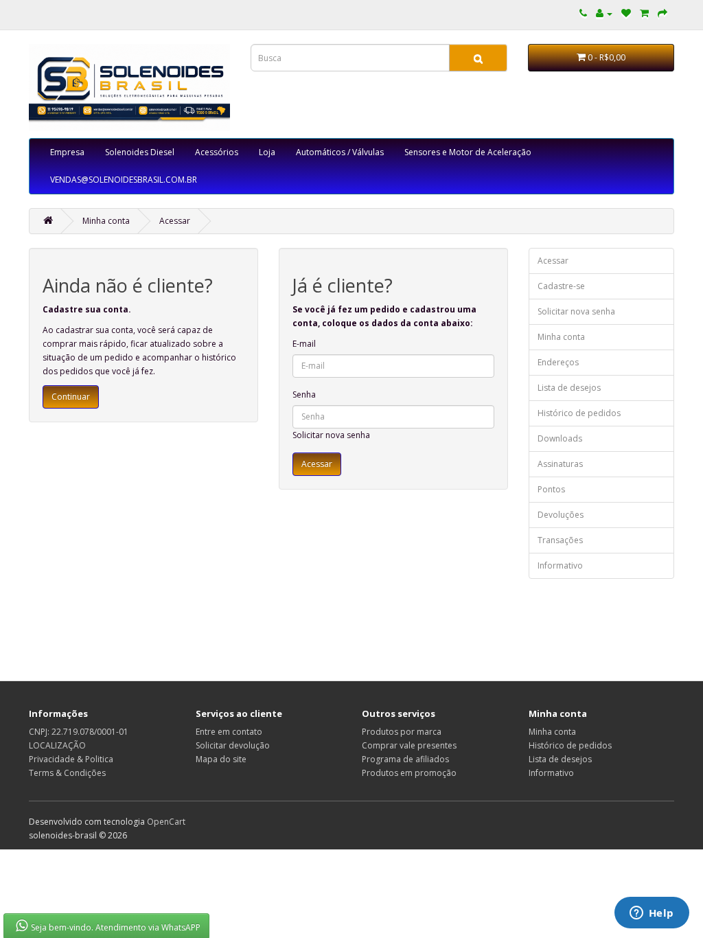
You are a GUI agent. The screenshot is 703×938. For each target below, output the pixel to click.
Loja (267, 152)
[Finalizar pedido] (662, 13)
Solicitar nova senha (331, 435)
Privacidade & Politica (71, 759)
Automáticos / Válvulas (340, 152)
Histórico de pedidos (579, 413)
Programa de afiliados (405, 759)
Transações (560, 540)
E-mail (304, 344)
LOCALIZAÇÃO (57, 745)
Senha (304, 394)
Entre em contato (229, 731)
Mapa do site (221, 759)
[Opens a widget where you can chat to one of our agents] (651, 914)
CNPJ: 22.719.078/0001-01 (78, 731)
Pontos (551, 489)
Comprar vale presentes (409, 745)
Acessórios (216, 152)
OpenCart (166, 821)
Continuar (70, 396)
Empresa (67, 152)
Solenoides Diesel (139, 152)
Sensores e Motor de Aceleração (467, 152)
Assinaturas (560, 464)
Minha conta (106, 221)
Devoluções (561, 515)
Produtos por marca (401, 731)
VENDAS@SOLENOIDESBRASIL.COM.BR (123, 179)
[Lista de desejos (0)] (626, 13)
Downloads (560, 438)
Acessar (174, 221)
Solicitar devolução (233, 745)
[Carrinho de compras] (644, 13)
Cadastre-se (561, 286)
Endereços (558, 362)
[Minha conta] (604, 13)
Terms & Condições (67, 773)
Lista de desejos (569, 387)
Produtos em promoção (409, 773)
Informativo (560, 565)
